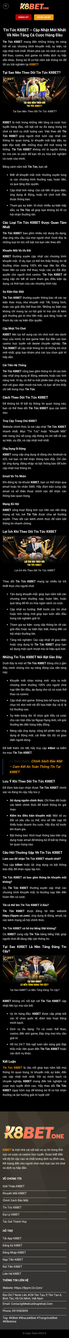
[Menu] (6, 6)
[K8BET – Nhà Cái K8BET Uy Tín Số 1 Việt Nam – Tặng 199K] (34, 6)
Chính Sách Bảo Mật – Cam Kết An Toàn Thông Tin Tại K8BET (35, 766)
